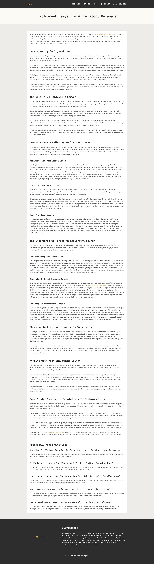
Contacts (107, 4)
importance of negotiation (55, 432)
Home (73, 4)
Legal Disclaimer (119, 4)
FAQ (100, 4)
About (79, 4)
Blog (95, 4)
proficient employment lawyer (105, 34)
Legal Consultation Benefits (96, 285)
